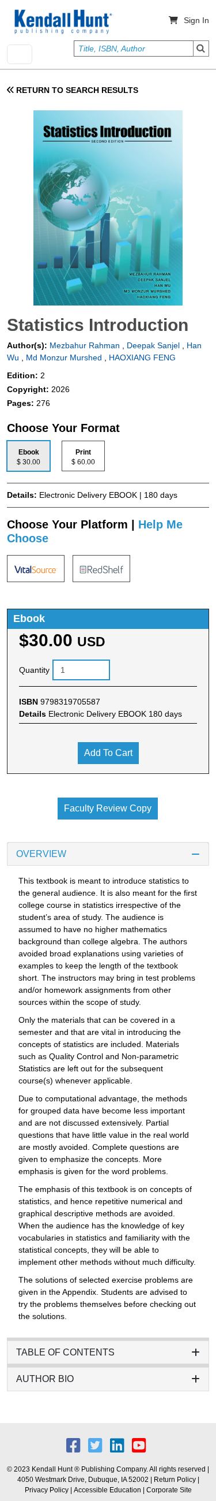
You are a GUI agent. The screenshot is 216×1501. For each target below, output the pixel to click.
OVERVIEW (41, 854)
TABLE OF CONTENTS (65, 1352)
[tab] (28, 456)
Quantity (34, 670)
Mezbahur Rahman (83, 345)
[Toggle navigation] (19, 54)
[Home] (62, 22)
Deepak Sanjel (153, 345)
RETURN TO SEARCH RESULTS (76, 90)
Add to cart (108, 753)
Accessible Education (107, 1490)
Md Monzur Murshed (64, 357)
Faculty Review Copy (107, 808)
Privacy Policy (47, 1490)
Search (201, 48)
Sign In (196, 20)
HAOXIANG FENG (142, 357)
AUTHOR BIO (45, 1379)
